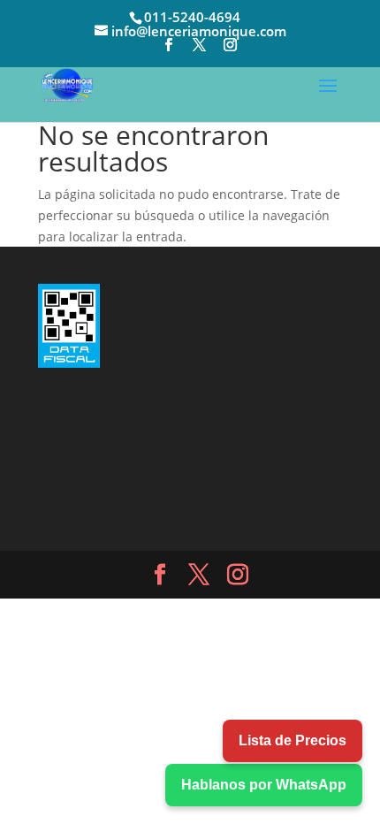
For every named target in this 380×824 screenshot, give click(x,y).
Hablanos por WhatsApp (263, 784)
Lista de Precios (292, 740)
